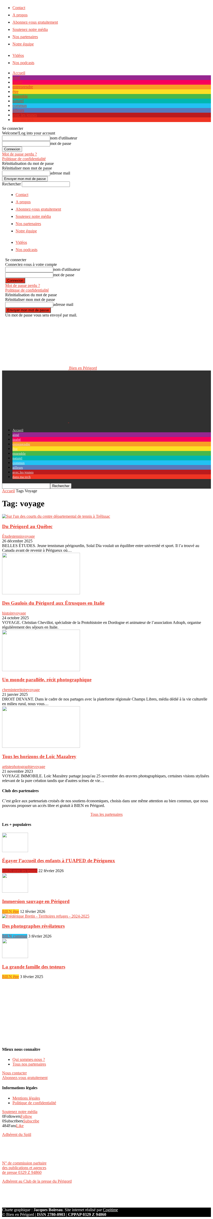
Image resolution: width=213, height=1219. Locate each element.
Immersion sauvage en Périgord (36, 901)
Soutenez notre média (30, 29)
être (15, 91)
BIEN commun (14, 936)
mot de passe (60, 143)
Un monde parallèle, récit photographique (46, 679)
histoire (8, 613)
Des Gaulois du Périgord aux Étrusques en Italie (53, 603)
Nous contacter (14, 1073)
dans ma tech (23, 119)
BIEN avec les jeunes (19, 870)
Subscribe (31, 1121)
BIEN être (10, 911)
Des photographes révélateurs (33, 926)
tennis (18, 536)
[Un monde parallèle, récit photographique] (41, 670)
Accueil (18, 73)
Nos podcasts (23, 62)
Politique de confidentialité (24, 159)
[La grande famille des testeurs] (15, 956)
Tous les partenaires (106, 814)
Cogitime (110, 1210)
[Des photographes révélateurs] (45, 916)
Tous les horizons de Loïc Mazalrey (39, 756)
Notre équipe (23, 44)
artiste (7, 766)
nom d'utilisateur (63, 138)
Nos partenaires (25, 37)
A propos (20, 15)
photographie (22, 766)
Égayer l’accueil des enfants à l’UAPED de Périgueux (58, 860)
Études (7, 536)
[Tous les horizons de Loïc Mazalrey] (41, 746)
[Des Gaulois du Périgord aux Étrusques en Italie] (41, 593)
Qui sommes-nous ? (28, 1059)
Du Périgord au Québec (27, 526)
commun (19, 105)
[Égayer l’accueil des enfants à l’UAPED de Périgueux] (15, 850)
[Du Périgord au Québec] (56, 516)
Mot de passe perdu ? (19, 154)
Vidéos (18, 55)
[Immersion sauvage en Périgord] (15, 891)
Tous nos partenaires (29, 1064)
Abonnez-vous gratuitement (35, 22)
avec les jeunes (24, 115)
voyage (29, 536)
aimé (16, 77)
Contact (18, 7)
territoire (21, 690)
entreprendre (22, 87)
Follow (26, 1116)
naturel (18, 101)
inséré (17, 82)
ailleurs (18, 110)
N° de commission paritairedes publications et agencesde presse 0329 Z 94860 (24, 1168)
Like (20, 1125)
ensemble (20, 96)
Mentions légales (26, 1098)
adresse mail (60, 173)
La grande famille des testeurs (33, 966)
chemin (8, 690)
